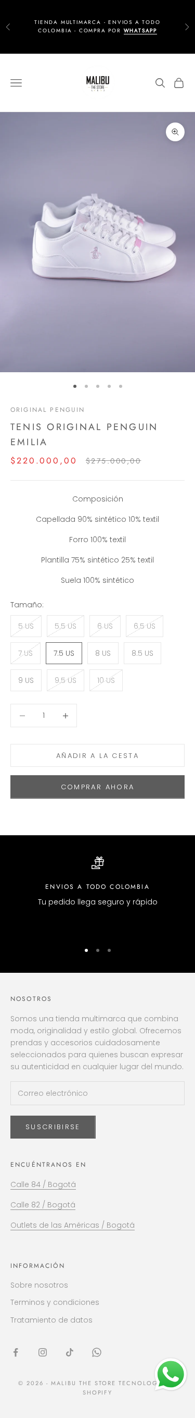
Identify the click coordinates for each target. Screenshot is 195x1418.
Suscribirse (53, 1127)
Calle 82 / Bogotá (42, 1205)
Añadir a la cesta (97, 756)
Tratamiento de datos (51, 1320)
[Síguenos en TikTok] (69, 1352)
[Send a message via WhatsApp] (171, 1374)
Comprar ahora (97, 787)
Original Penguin (47, 409)
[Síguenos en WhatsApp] (97, 1352)
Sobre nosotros (39, 1285)
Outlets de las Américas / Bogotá (72, 1225)
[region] (97, 895)
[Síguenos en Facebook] (15, 1352)
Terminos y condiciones (54, 1302)
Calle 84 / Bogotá (43, 1184)
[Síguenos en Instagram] (42, 1352)
